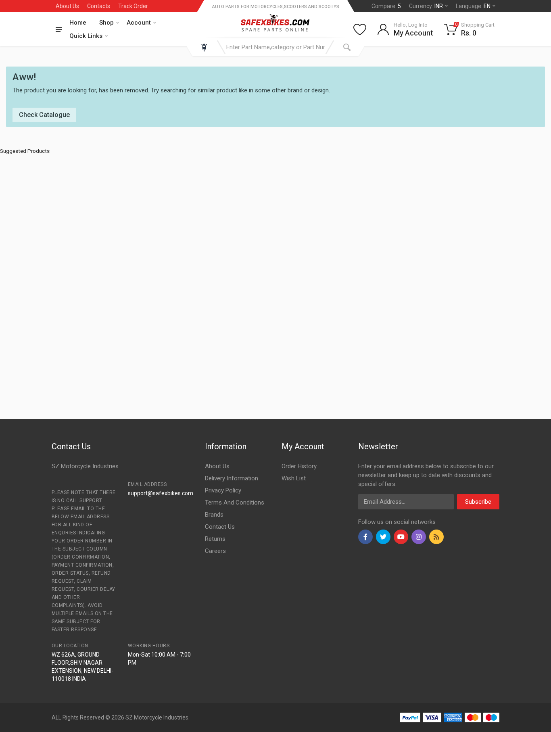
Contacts (98, 6)
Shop (106, 22)
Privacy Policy (223, 490)
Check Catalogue (44, 115)
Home (77, 22)
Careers (215, 551)
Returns (215, 538)
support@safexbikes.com (160, 493)
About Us (67, 6)
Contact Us (220, 526)
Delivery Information (231, 478)
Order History (299, 466)
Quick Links (85, 36)
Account (139, 22)
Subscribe (478, 501)
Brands (214, 514)
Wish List (294, 478)
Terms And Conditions (234, 502)
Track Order (133, 6)
